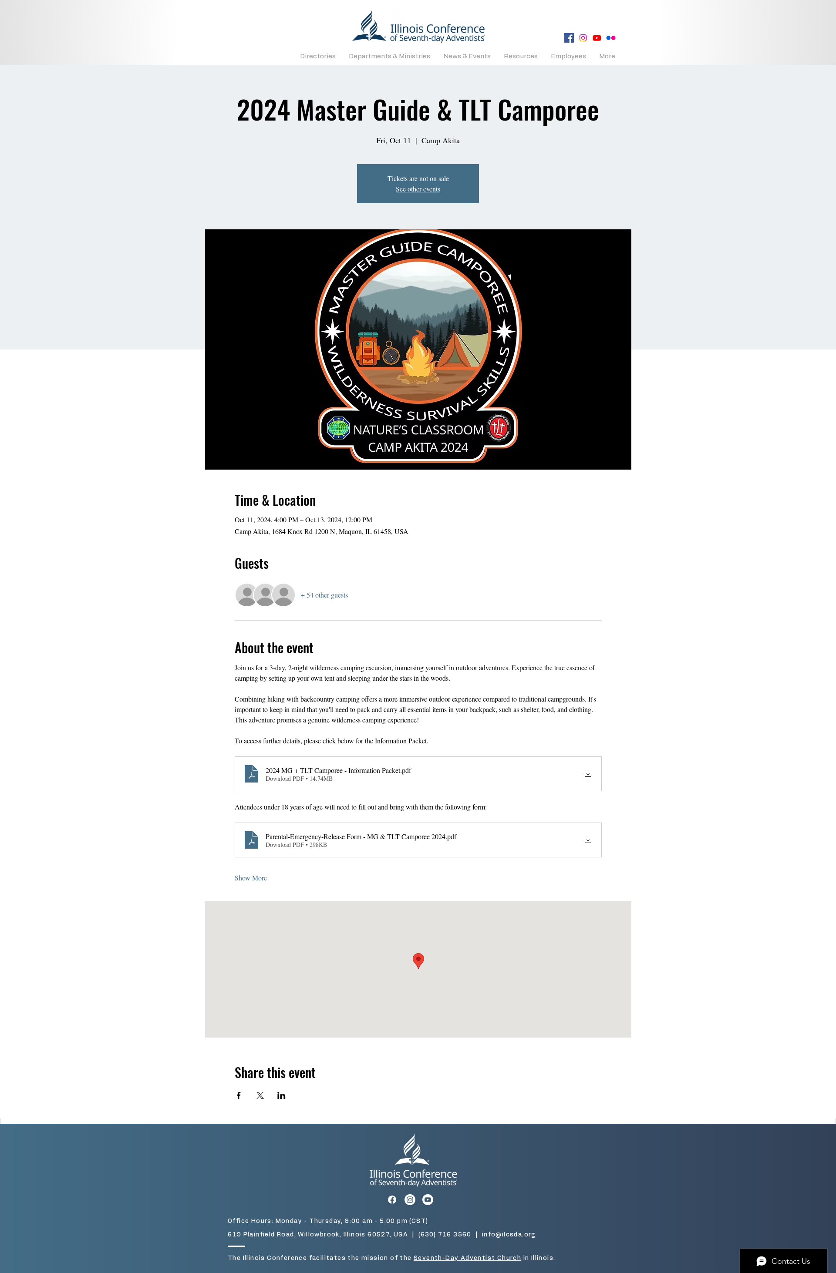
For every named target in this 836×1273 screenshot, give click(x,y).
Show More (251, 877)
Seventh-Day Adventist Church (467, 1258)
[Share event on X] (260, 1095)
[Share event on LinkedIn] (281, 1095)
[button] (317, 56)
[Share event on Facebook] (239, 1095)
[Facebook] (569, 38)
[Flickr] (611, 38)
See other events (418, 188)
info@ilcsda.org (509, 1235)
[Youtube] (597, 38)
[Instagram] (583, 38)
